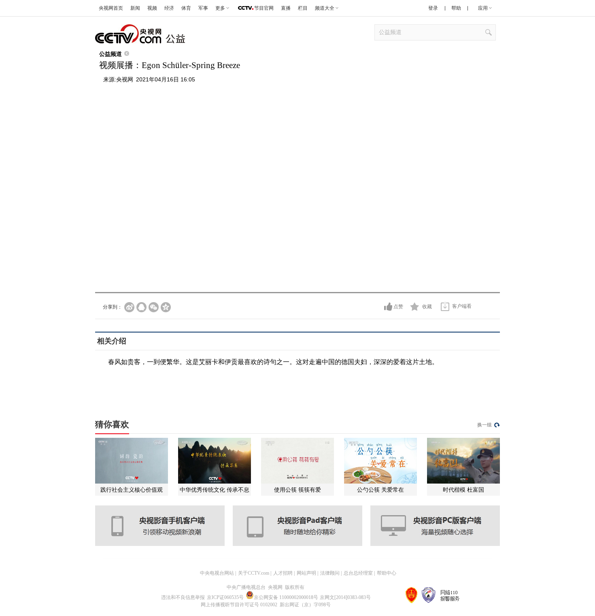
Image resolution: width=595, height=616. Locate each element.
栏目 (303, 8)
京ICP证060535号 (225, 597)
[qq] (141, 307)
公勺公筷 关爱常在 (380, 489)
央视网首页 (111, 8)
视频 (152, 8)
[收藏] (414, 306)
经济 (169, 8)
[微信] (154, 307)
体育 (186, 8)
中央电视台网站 (217, 573)
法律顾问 (330, 573)
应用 (483, 8)
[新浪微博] (129, 307)
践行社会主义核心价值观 (131, 489)
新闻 (135, 8)
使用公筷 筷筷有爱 (297, 489)
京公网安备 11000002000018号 (286, 597)
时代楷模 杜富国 (463, 489)
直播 (286, 8)
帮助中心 (386, 573)
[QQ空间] (166, 307)
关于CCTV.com (253, 573)
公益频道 (110, 54)
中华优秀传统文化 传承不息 (214, 489)
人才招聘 (283, 573)
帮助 (456, 8)
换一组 (484, 425)
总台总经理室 (358, 573)
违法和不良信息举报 (183, 597)
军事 (203, 8)
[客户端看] (445, 306)
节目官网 (264, 8)
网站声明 (306, 573)
